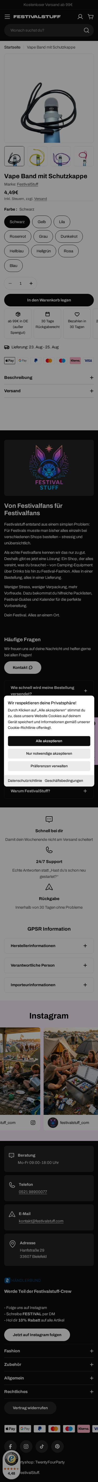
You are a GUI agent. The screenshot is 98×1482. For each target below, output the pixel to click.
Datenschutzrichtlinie (25, 780)
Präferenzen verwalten (49, 766)
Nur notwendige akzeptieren (49, 753)
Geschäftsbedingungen (64, 780)
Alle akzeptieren (49, 741)
